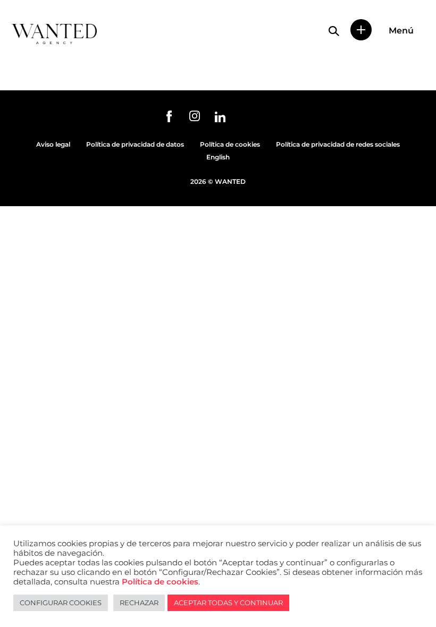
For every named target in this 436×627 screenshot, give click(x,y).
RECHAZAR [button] (139, 602)
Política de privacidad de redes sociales (338, 144)
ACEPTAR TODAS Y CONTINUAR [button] (228, 602)
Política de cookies (230, 144)
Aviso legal (53, 144)
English (218, 157)
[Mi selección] (361, 29)
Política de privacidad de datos (135, 144)
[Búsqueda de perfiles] (334, 31)
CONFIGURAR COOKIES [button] (61, 602)
